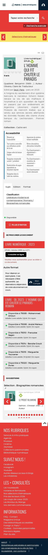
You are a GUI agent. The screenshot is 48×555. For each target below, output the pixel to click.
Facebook (8, 464)
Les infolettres (10, 476)
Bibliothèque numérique (16, 453)
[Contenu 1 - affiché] (6, 415)
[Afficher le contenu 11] (32, 415)
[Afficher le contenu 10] (29, 415)
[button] (7, 401)
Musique (8, 441)
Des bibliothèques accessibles (18, 522)
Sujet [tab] (8, 187)
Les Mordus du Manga (14, 502)
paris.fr (4, 542)
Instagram (9, 467)
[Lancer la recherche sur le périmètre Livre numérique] (43, 18)
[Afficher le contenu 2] (9, 415)
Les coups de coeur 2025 (16, 499)
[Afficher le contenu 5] (16, 415)
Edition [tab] (16, 187)
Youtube (8, 470)
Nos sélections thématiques (17, 493)
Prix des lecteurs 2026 (14, 496)
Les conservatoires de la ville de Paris (17, 548)
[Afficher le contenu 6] (19, 415)
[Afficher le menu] (4, 5)
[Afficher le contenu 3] (11, 415)
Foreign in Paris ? (12, 525)
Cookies (7, 528)
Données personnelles (24, 528)
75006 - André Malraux (31, 324)
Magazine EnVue (12, 520)
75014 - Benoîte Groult (31, 343)
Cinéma (7, 444)
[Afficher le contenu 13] (37, 415)
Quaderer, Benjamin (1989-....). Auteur (23, 83)
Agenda (7, 438)
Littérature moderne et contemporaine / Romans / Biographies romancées (20, 200)
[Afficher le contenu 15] (42, 415)
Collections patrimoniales (16, 450)
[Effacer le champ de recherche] (37, 18)
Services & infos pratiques (16, 435)
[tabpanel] (24, 199)
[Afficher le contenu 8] (24, 415)
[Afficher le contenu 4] (14, 415)
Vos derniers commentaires (17, 505)
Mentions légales (12, 531)
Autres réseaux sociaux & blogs (18, 473)
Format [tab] (27, 187)
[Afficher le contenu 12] (34, 415)
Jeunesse (8, 447)
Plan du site (9, 534)
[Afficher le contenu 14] (39, 415)
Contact (14, 517)
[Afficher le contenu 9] (27, 415)
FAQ (6, 517)
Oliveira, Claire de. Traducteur (18, 86)
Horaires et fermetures (14, 490)
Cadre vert (21, 127)
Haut (44, 423)
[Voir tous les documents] (5, 388)
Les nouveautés (11, 487)
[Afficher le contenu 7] (21, 415)
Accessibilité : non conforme (13, 551)
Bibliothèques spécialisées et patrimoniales (20, 545)
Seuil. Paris (19, 90)
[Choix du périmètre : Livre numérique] (5, 18)
